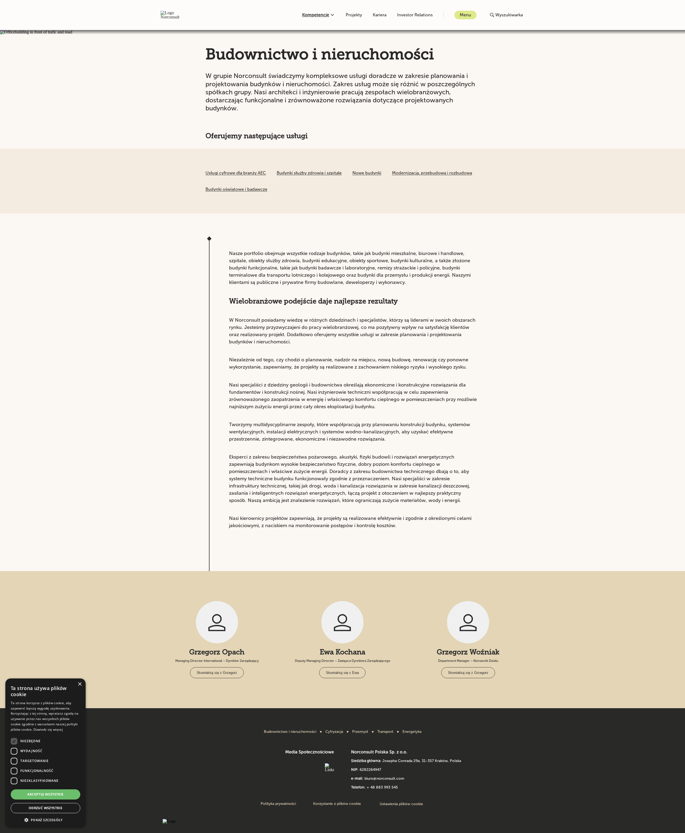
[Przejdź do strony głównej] (176, 15)
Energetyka (411, 732)
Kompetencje (315, 14)
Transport (385, 732)
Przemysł (360, 732)
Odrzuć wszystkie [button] (45, 808)
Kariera (379, 14)
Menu (465, 14)
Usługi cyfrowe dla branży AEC (236, 172)
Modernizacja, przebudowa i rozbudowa (432, 172)
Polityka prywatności (278, 804)
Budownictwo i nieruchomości (290, 732)
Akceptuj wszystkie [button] (45, 794)
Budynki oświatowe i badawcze (236, 189)
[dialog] (45, 753)
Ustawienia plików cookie (401, 804)
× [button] (80, 684)
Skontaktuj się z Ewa (342, 673)
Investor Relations (415, 14)
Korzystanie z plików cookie (337, 804)
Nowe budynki (366, 172)
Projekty (354, 14)
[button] (45, 819)
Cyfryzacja (334, 732)
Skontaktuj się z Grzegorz (217, 673)
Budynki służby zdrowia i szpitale (309, 172)
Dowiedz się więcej (48, 729)
